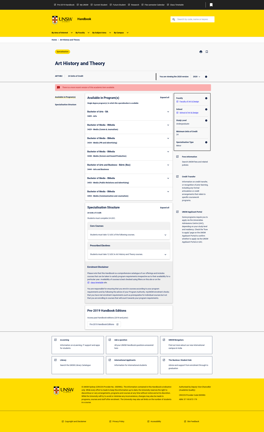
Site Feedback (193, 421)
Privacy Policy (118, 421)
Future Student (119, 5)
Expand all (164, 97)
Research (135, 5)
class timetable (97, 282)
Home (54, 40)
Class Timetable (177, 5)
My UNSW (84, 5)
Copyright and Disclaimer (75, 421)
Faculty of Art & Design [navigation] (189, 101)
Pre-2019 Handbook (65, 5)
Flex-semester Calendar (155, 5)
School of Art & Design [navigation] (189, 113)
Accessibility (156, 421)
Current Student (100, 5)
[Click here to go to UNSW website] (62, 20)
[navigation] (104, 324)
